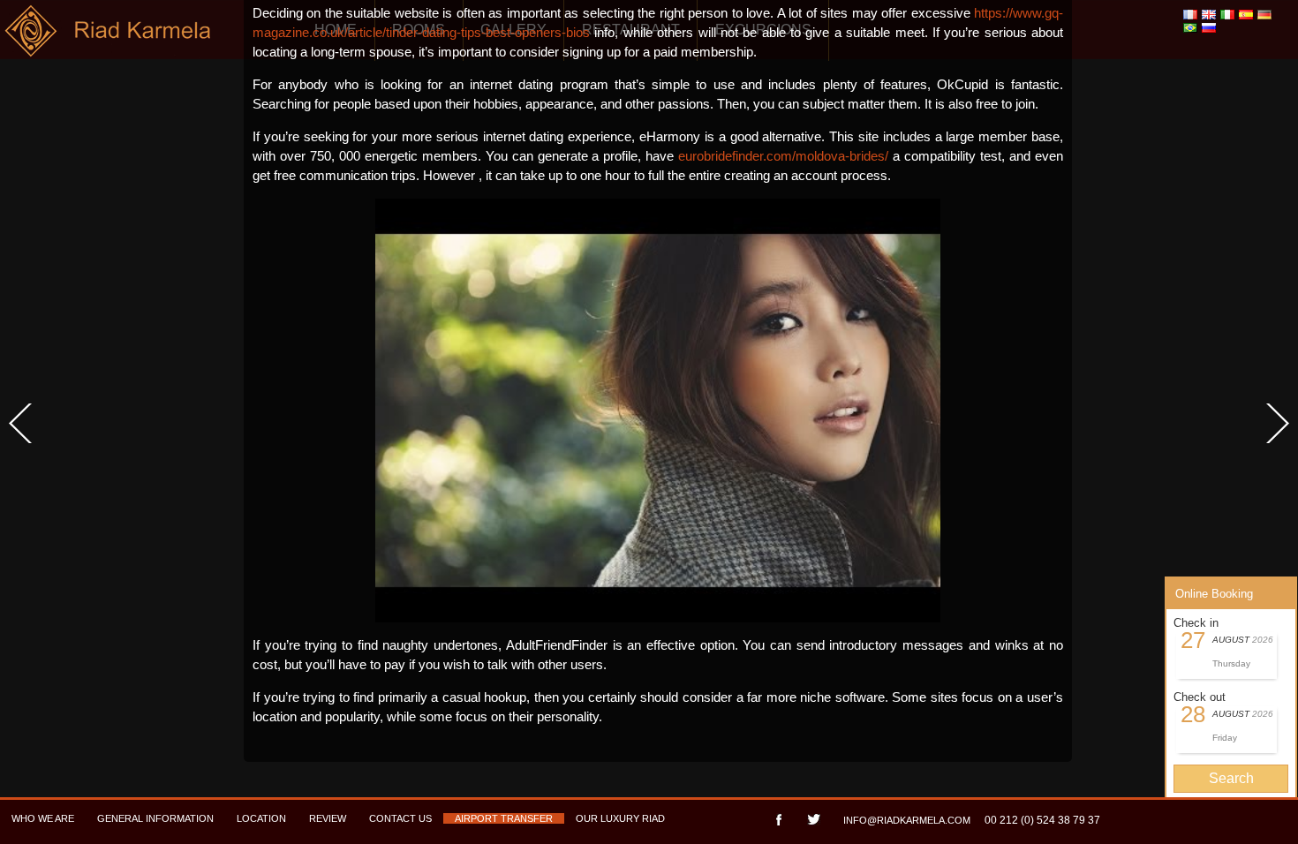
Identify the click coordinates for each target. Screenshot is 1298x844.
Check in (1196, 622)
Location (261, 818)
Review (327, 818)
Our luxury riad (620, 818)
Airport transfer (504, 818)
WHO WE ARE (42, 818)
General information (155, 818)
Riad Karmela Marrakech (109, 37)
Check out (1199, 697)
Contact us (400, 818)
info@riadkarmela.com (906, 820)
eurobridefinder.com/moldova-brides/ (783, 155)
